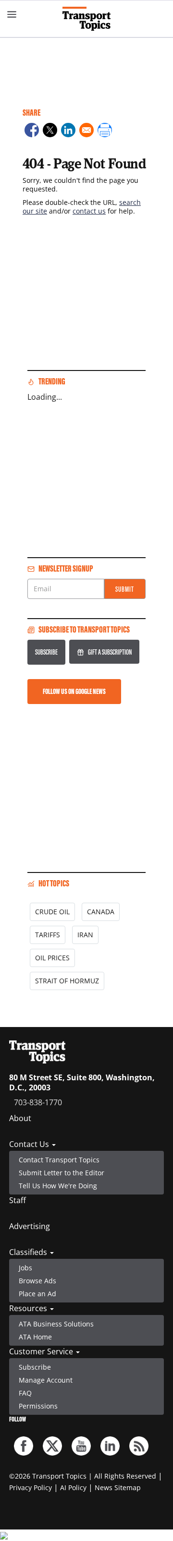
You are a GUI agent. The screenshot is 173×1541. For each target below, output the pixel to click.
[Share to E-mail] (86, 131)
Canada (100, 911)
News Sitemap (118, 1487)
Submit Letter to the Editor (61, 1172)
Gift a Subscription (110, 652)
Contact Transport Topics (59, 1159)
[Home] (86, 19)
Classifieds (29, 1252)
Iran (85, 934)
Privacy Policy (30, 1487)
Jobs (25, 1267)
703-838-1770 (38, 1102)
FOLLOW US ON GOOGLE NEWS (74, 691)
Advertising (29, 1226)
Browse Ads (37, 1280)
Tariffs (47, 934)
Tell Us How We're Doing (58, 1185)
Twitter (52, 1446)
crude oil (52, 911)
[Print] (105, 131)
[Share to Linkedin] (68, 131)
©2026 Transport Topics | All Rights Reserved (82, 1476)
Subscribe (46, 652)
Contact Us (30, 1144)
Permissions (38, 1405)
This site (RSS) (138, 1446)
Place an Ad (37, 1293)
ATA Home (35, 1336)
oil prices (52, 957)
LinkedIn (110, 1446)
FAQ (25, 1393)
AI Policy (73, 1487)
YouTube (81, 1446)
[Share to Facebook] (32, 131)
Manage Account (46, 1380)
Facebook (23, 1446)
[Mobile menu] (12, 14)
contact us (89, 210)
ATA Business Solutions (56, 1323)
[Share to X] (50, 131)
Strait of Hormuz (67, 980)
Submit (124, 589)
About (20, 1118)
